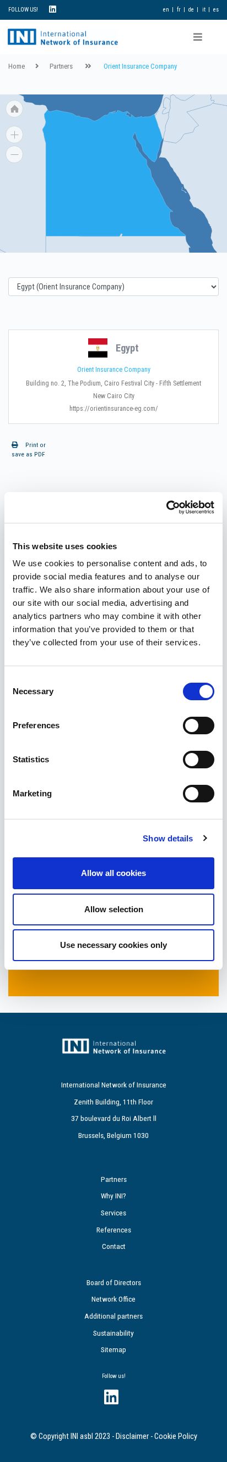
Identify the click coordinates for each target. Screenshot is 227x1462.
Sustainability (113, 1333)
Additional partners (113, 1316)
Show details (168, 838)
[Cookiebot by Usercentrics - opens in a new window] (166, 507)
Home (16, 66)
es (216, 9)
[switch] (198, 725)
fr (179, 9)
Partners (61, 66)
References (113, 1229)
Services (113, 1212)
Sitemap (113, 1349)
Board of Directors (114, 1282)
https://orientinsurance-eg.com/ (113, 408)
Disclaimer (132, 1436)
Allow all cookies (113, 873)
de (191, 9)
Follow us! (114, 1376)
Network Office (113, 1298)
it (204, 9)
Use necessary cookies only (113, 945)
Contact (114, 1246)
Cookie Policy (175, 1436)
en (166, 9)
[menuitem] (188, 114)
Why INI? (113, 1195)
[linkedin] (52, 9)
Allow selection (113, 909)
